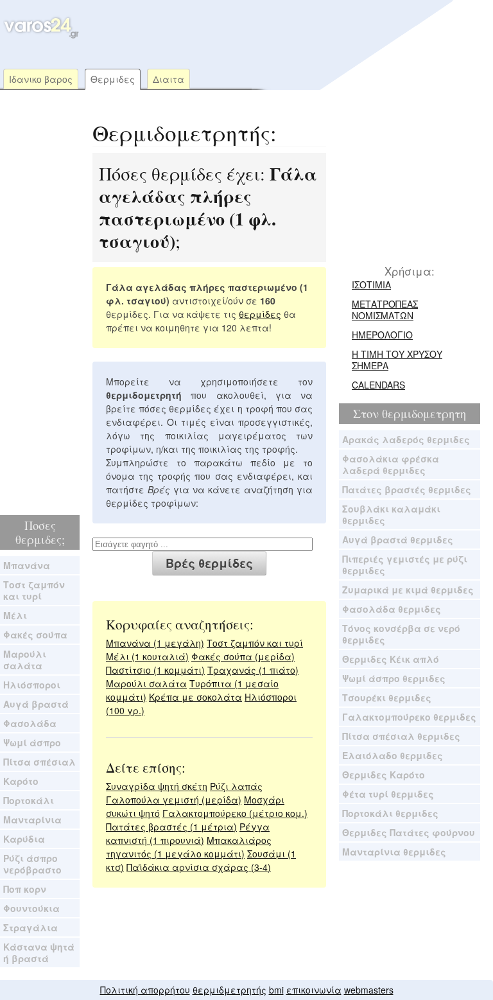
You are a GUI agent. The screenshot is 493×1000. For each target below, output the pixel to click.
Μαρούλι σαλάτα (24, 659)
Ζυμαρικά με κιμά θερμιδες (408, 589)
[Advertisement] (242, 22)
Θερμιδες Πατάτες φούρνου (408, 832)
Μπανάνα (26, 565)
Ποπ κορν (24, 888)
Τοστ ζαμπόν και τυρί (34, 590)
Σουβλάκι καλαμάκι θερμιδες (391, 514)
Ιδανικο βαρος (41, 79)
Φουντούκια (31, 908)
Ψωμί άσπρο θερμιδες (393, 678)
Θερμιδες (113, 79)
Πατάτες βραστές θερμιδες (406, 489)
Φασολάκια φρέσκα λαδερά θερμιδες (390, 464)
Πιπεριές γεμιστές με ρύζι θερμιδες (404, 564)
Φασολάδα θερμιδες (391, 608)
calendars (378, 384)
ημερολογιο (382, 334)
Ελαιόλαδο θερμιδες (392, 755)
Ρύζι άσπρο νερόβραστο (32, 864)
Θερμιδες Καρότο (383, 774)
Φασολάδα (29, 723)
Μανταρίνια (32, 819)
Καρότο (21, 781)
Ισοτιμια (371, 284)
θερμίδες (260, 314)
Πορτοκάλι (28, 800)
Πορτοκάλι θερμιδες (390, 813)
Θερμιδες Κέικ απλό (390, 659)
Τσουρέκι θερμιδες (386, 697)
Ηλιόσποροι (31, 684)
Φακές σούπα (35, 634)
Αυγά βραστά (36, 703)
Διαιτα (168, 79)
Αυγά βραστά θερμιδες (397, 539)
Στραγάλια (30, 927)
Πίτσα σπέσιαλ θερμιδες (401, 736)
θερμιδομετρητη (424, 413)
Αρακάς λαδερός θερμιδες (406, 439)
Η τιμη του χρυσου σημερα (397, 359)
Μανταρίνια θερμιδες (394, 851)
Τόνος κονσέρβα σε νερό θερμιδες (401, 634)
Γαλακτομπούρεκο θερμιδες (409, 716)
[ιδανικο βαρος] (40, 35)
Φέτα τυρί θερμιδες (388, 793)
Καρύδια (24, 838)
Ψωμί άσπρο (32, 742)
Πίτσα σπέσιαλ (39, 761)
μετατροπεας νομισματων (385, 309)
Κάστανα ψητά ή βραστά (38, 952)
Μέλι (15, 615)
